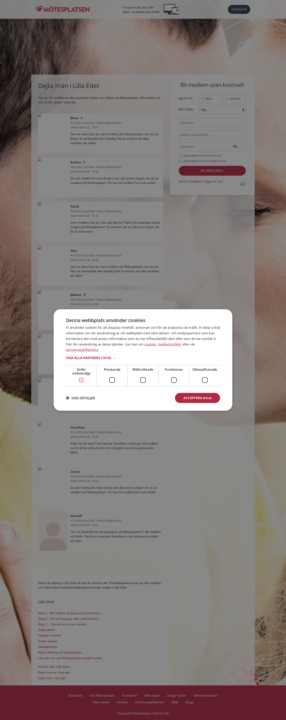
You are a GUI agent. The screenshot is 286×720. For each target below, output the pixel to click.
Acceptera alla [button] (197, 398)
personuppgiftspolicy (82, 349)
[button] (143, 358)
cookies (150, 344)
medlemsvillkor (170, 344)
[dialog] (143, 360)
